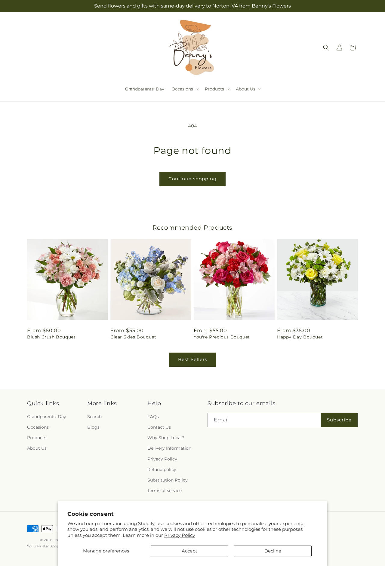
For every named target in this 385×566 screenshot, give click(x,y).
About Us (37, 448)
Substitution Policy (167, 480)
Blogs (93, 427)
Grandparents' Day (46, 416)
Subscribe (339, 420)
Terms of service (164, 491)
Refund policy (161, 469)
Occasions (38, 427)
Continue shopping (192, 179)
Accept (189, 551)
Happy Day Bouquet (300, 337)
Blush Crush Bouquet (51, 337)
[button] (184, 89)
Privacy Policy (179, 535)
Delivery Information (169, 448)
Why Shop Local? (165, 438)
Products (36, 438)
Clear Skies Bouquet (133, 337)
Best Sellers (192, 359)
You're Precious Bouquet (222, 337)
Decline (272, 551)
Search (94, 416)
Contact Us (159, 427)
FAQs (153, 416)
